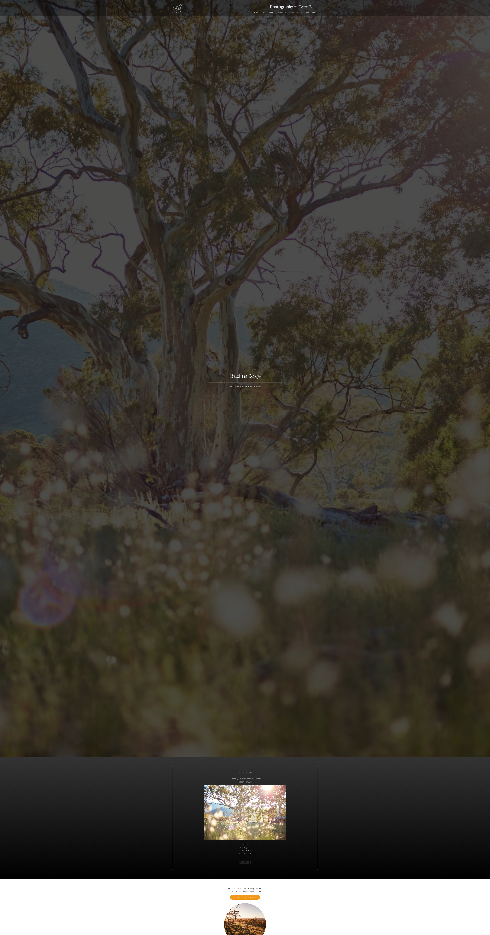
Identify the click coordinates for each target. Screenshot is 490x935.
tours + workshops (308, 12)
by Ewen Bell (292, 6)
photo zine (293, 12)
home (256, 12)
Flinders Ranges (245, 897)
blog (263, 12)
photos (271, 12)
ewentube (282, 12)
